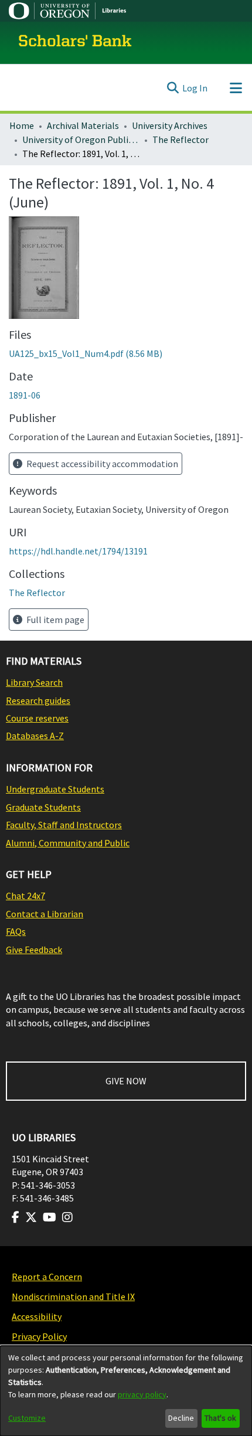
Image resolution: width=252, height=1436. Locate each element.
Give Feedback (34, 949)
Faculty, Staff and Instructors (64, 825)
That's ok (220, 1418)
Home (21, 125)
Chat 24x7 (25, 895)
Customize (27, 1418)
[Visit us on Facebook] (15, 1217)
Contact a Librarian (44, 914)
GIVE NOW (126, 1081)
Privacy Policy (39, 1336)
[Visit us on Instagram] (67, 1217)
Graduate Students (43, 807)
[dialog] (126, 1391)
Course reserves (37, 718)
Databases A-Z (35, 735)
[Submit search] (172, 88)
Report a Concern (47, 1276)
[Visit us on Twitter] (31, 1217)
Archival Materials (83, 125)
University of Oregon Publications (80, 139)
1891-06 (24, 395)
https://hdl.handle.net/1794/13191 (78, 551)
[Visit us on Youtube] (49, 1217)
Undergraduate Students (55, 789)
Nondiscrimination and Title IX (73, 1296)
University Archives (169, 125)
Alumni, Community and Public (68, 843)
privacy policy (142, 1394)
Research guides (38, 700)
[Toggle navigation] (235, 88)
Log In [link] (194, 88)
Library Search (34, 682)
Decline (181, 1418)
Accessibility (37, 1316)
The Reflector (180, 139)
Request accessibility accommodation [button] (101, 463)
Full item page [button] (54, 619)
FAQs (16, 931)
